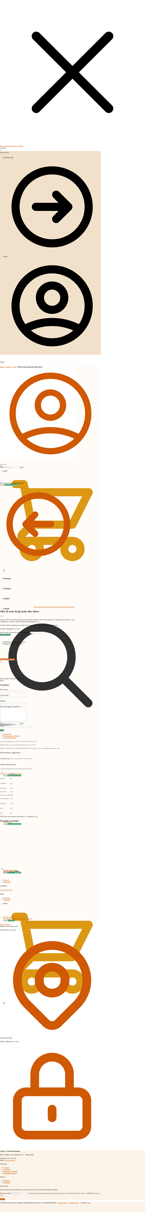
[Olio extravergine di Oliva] (20, 868)
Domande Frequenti (10, 1173)
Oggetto (2, 701)
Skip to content (18, 146)
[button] (5, 924)
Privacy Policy (63, 1203)
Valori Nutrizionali (9, 738)
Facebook (6, 1180)
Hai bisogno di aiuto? (8, 157)
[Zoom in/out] (6, 464)
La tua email (4, 695)
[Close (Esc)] (0, 464)
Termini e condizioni (10, 1171)
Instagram (6, 1182)
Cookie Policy (74, 1203)
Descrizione (7, 734)
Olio (14, 367)
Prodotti (8, 367)
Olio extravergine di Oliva (10, 870)
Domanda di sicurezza (7, 724)
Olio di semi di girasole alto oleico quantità (15, 632)
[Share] (2, 464)
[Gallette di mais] (20, 821)
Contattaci (6, 1169)
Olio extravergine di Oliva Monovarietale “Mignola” (17, 918)
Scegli (17, 872)
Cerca (21, 467)
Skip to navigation (6, 146)
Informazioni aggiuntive (11, 736)
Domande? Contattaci (7, 659)
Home (2, 367)
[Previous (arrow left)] (0, 466)
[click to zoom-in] (38, 413)
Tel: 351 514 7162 (4, 152)
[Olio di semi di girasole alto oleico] (20, 772)
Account (5, 256)
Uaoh (88, 1203)
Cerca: (2, 723)
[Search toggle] (0, 465)
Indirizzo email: (5, 1193)
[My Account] (50, 463)
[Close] (0, 662)
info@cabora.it (10, 1160)
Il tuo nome (4, 689)
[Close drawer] (0, 150)
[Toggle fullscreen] (4, 464)
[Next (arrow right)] (2, 466)
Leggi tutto (11, 921)
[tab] (40, 734)
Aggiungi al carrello (14, 776)
